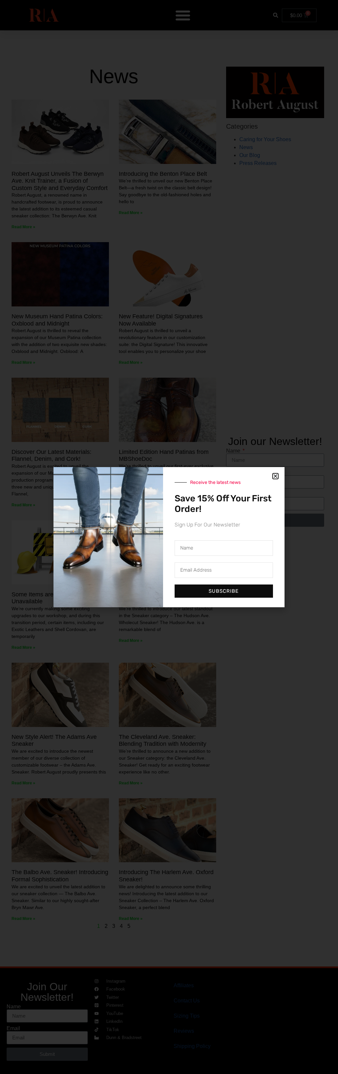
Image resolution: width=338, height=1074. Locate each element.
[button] (275, 476)
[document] (169, 537)
